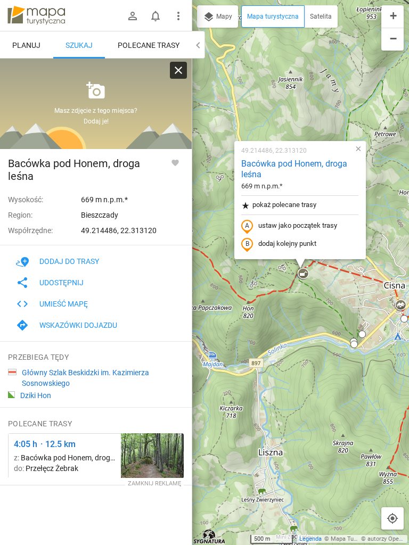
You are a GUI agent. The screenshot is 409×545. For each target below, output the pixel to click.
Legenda (310, 538)
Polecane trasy (148, 45)
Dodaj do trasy (69, 261)
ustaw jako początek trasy (297, 225)
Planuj (26, 45)
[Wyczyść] (178, 70)
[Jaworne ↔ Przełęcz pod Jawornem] (152, 455)
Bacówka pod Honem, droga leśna (294, 169)
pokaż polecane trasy (284, 205)
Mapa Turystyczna (355, 538)
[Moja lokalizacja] (392, 518)
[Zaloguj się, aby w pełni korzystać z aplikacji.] (175, 162)
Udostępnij (61, 282)
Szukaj (79, 45)
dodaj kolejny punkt (287, 243)
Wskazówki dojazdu (78, 325)
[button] (303, 274)
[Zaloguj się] (132, 15)
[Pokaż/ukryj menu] (178, 15)
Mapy (223, 16)
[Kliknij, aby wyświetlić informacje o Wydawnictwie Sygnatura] (209, 536)
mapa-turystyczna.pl (36, 15)
